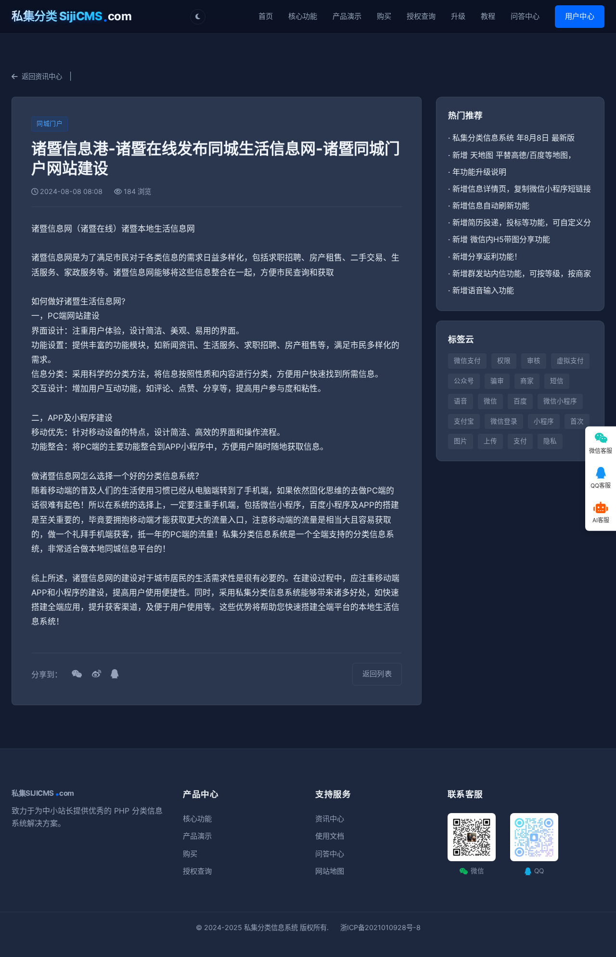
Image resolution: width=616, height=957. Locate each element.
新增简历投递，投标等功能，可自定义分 (521, 222)
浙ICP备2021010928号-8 (380, 927)
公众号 (464, 381)
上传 (490, 441)
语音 (460, 401)
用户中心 (579, 16)
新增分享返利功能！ (487, 256)
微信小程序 (560, 401)
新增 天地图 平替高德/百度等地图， (514, 155)
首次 (577, 421)
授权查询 (421, 16)
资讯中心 (329, 818)
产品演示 (347, 16)
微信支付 (467, 360)
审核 (533, 360)
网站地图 (329, 871)
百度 (520, 401)
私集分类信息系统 (271, 927)
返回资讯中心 (42, 76)
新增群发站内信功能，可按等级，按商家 (521, 273)
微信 (490, 401)
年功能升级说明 (479, 172)
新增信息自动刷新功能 (490, 205)
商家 (527, 381)
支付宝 (464, 421)
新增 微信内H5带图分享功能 (501, 239)
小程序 (544, 421)
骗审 (497, 381)
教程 (488, 16)
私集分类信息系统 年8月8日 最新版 (513, 137)
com (71, 16)
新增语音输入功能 (483, 290)
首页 (265, 16)
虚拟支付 (570, 360)
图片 (460, 441)
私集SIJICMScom (43, 793)
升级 (458, 16)
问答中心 (525, 16)
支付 (520, 441)
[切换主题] (197, 17)
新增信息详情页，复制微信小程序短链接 (521, 189)
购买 (384, 16)
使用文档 (329, 836)
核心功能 (302, 16)
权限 (504, 360)
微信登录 (503, 421)
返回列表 (377, 673)
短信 (557, 381)
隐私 (550, 441)
